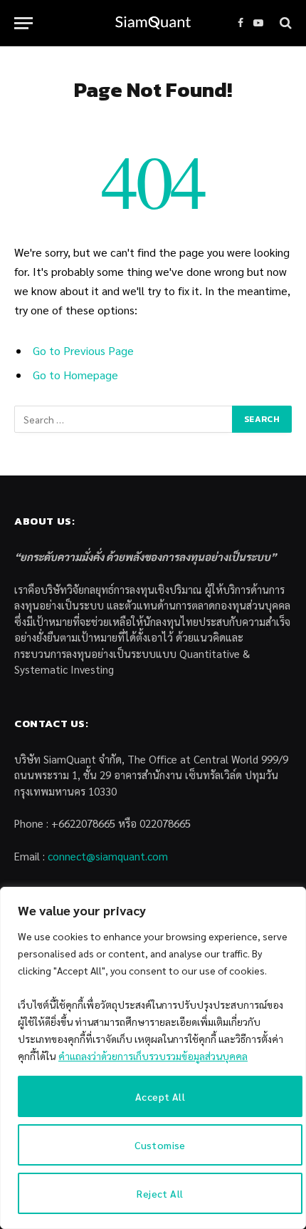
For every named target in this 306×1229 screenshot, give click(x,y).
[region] (153, 1058)
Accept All (160, 1096)
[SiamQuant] (153, 23)
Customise (160, 1144)
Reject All (160, 1193)
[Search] (284, 23)
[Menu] (23, 23)
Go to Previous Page (83, 350)
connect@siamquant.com (108, 856)
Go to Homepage (75, 374)
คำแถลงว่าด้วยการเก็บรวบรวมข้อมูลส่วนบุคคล (153, 1055)
